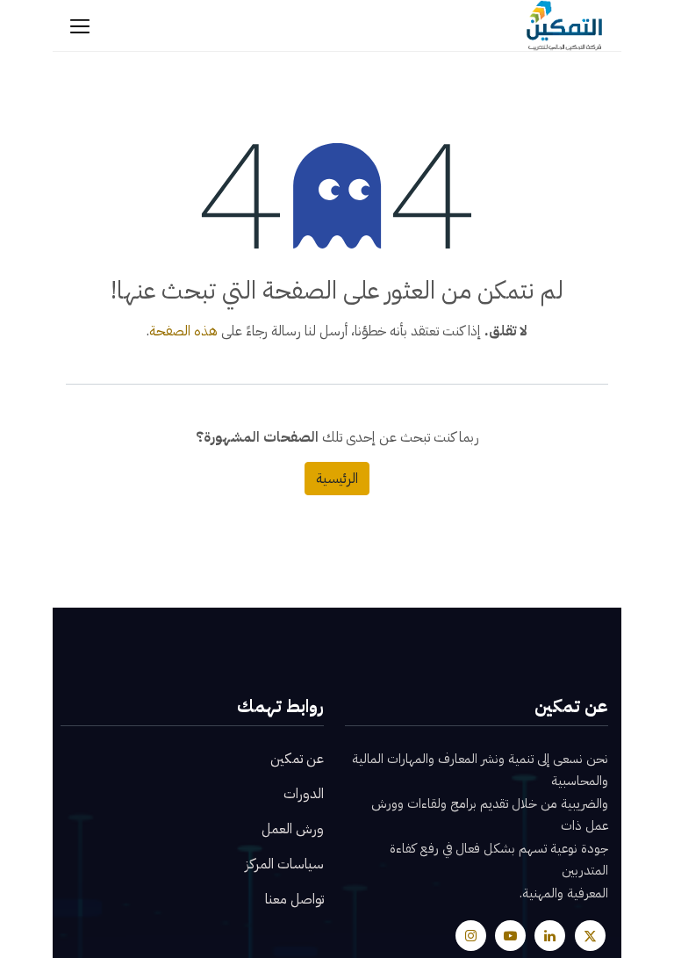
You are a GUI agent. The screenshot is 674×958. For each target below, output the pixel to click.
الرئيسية (337, 478)
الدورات (303, 793)
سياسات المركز (284, 864)
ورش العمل (293, 828)
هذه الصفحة (183, 331)
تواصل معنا (294, 899)
